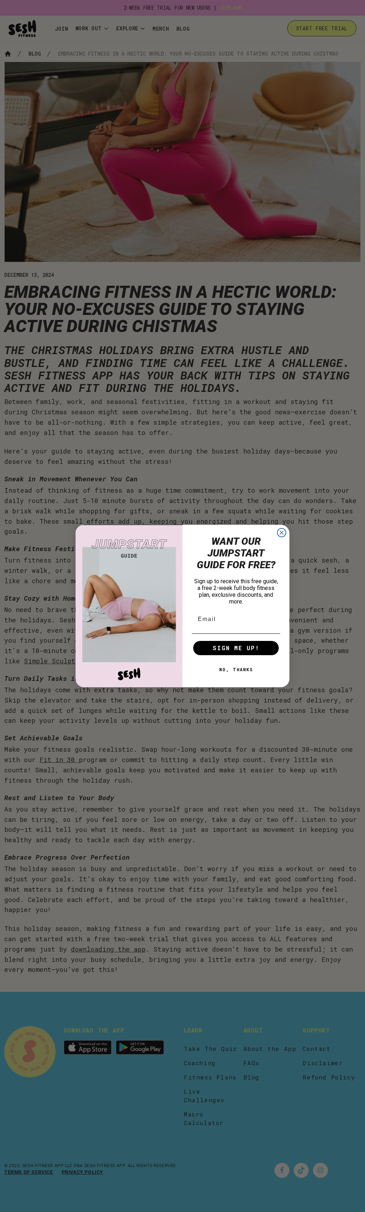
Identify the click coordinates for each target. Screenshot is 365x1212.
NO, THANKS (236, 669)
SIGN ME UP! (236, 648)
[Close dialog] (281, 532)
